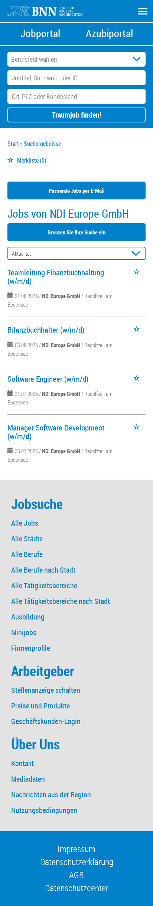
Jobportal (40, 33)
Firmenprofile (30, 648)
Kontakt (22, 763)
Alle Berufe (27, 554)
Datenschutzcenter (76, 888)
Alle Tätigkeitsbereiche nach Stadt (60, 601)
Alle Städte (27, 539)
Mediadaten (28, 779)
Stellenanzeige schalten (45, 690)
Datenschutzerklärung (76, 862)
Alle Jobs (24, 523)
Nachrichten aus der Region (51, 795)
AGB (76, 875)
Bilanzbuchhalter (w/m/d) (45, 329)
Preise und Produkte (40, 706)
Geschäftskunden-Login (46, 721)
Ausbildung (28, 617)
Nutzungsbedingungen (44, 810)
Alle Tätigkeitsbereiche (44, 585)
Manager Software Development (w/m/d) (55, 431)
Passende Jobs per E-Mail (77, 190)
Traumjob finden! (76, 115)
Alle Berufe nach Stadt (43, 570)
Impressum (76, 849)
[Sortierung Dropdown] (137, 253)
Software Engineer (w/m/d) (47, 379)
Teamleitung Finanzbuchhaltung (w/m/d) (55, 276)
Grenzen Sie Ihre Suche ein (76, 232)
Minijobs (23, 632)
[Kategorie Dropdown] (138, 59)
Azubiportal (109, 33)
